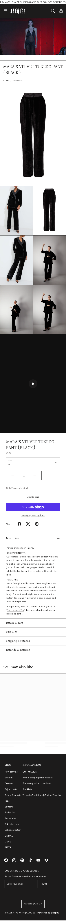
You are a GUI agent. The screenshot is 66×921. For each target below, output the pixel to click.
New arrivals (11, 771)
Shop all (9, 777)
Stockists (27, 789)
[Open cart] (61, 11)
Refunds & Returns (18, 650)
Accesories (10, 818)
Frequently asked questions (37, 783)
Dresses (9, 783)
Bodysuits (10, 812)
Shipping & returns (18, 641)
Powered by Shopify (48, 912)
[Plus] (34, 475)
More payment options (33, 515)
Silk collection (12, 824)
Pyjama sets (11, 789)
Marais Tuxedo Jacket (41, 606)
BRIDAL (9, 835)
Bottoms (9, 806)
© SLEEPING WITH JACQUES (20, 912)
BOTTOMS (18, 80)
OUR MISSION (30, 771)
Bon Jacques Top (15, 610)
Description (13, 538)
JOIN (44, 883)
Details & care (14, 623)
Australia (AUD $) (32, 904)
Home (6, 80)
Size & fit (11, 632)
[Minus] (12, 475)
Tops (7, 800)
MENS (8, 841)
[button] (6, 10)
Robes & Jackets (13, 795)
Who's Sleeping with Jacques (38, 777)
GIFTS (8, 847)
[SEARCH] (53, 11)
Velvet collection (13, 829)
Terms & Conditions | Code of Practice (42, 795)
